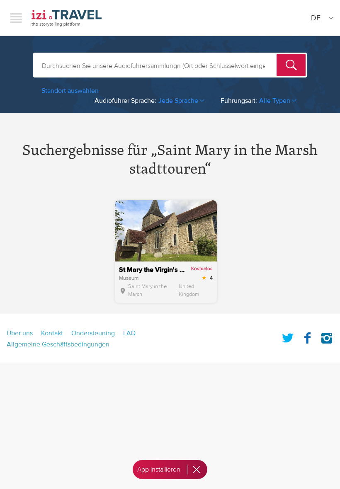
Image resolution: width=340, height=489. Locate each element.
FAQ (129, 333)
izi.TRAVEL (67, 18)
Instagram (326, 336)
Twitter (287, 336)
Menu (16, 18)
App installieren (158, 469)
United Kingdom (189, 290)
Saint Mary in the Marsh (147, 290)
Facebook (307, 336)
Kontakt (52, 333)
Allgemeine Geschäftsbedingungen (58, 344)
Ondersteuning (93, 333)
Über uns (20, 333)
